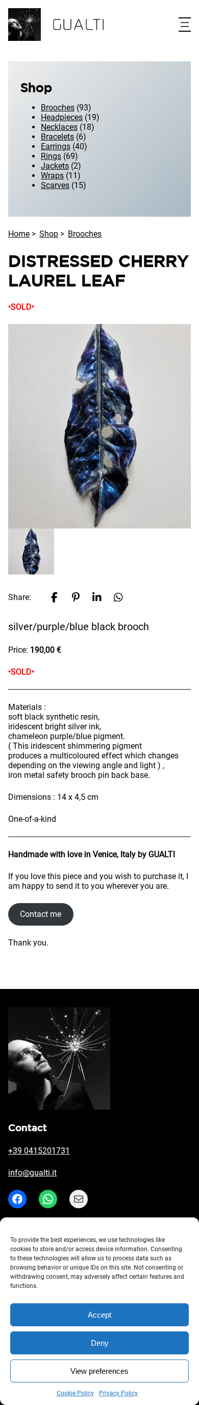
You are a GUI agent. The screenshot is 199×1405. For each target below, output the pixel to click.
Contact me (40, 914)
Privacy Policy (118, 1393)
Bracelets (57, 137)
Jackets (55, 166)
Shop (48, 234)
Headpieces (62, 117)
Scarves (55, 185)
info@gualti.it (32, 1173)
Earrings (55, 146)
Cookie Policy (75, 1393)
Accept (99, 1314)
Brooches (57, 107)
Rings (51, 156)
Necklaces (59, 127)
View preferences (99, 1371)
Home (19, 234)
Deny (100, 1343)
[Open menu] (185, 24)
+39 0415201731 (39, 1151)
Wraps (52, 175)
